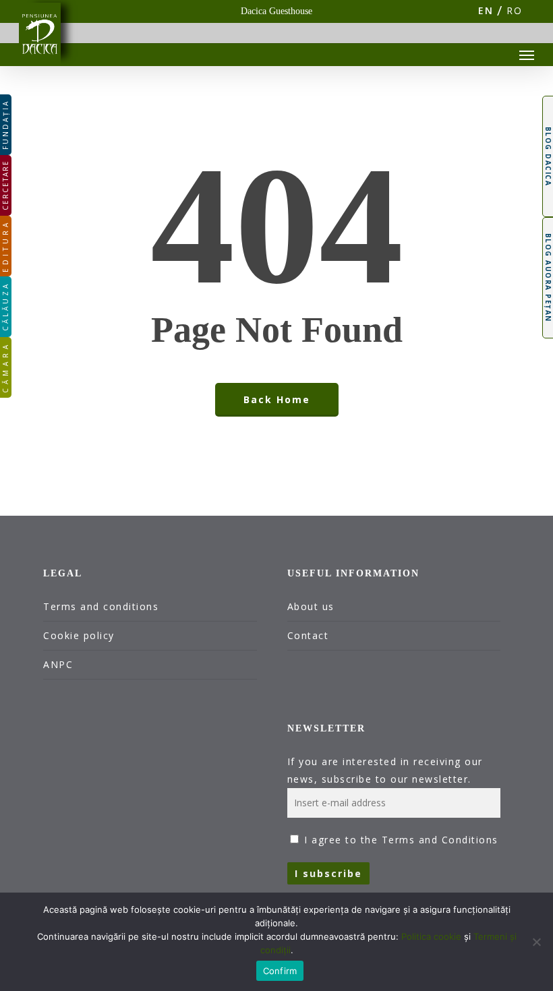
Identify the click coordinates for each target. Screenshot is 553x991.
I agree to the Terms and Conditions (401, 839)
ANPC (58, 664)
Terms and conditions (100, 606)
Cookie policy (79, 635)
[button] (526, 54)
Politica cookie (431, 936)
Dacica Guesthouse (276, 11)
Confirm (280, 970)
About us (310, 606)
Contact (308, 635)
